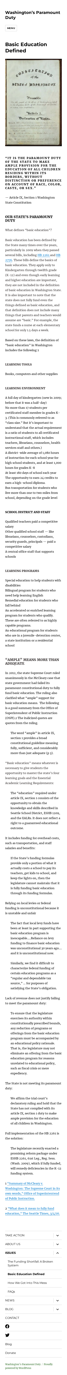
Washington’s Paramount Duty (23, 1364)
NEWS (9, 1300)
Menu (11, 28)
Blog (8, 1344)
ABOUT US (12, 1244)
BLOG (9, 1309)
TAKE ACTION (14, 1235)
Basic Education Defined (26, 1274)
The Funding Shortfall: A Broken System (30, 1263)
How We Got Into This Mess (27, 1283)
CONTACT (12, 1318)
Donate (10, 1353)
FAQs (11, 1291)
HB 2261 (44, 255)
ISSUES (10, 1253)
